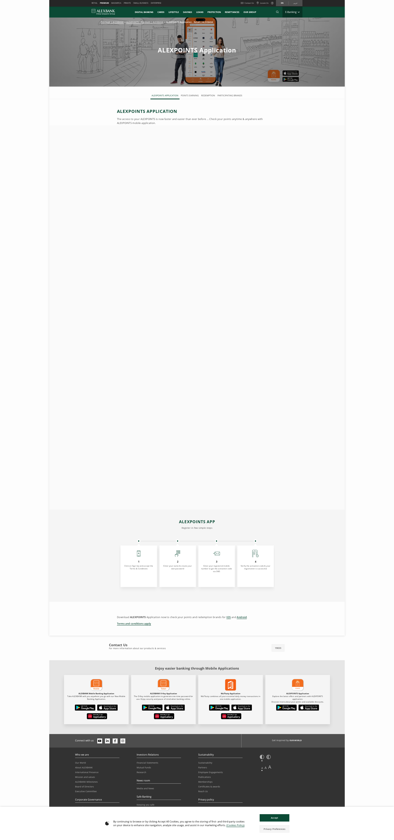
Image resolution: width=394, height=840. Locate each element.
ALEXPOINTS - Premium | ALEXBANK (144, 22)
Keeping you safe (145, 804)
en (282, 3)
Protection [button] (214, 12)
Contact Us (249, 3)
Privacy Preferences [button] (274, 829)
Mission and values (85, 777)
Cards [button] (160, 12)
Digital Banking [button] (144, 12)
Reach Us (203, 791)
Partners (202, 767)
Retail (94, 3)
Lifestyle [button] (174, 12)
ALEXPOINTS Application (165, 95)
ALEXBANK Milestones (86, 781)
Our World (80, 762)
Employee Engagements (210, 772)
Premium (104, 3)
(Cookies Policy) (235, 825)
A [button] (262, 768)
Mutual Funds (144, 767)
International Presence (86, 772)
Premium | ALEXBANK (112, 22)
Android (242, 617)
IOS (228, 617)
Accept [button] (274, 817)
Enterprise (156, 3)
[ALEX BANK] (103, 12)
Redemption (208, 95)
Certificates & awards (209, 786)
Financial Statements (147, 762)
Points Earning (190, 95)
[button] (277, 12)
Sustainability (205, 762)
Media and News (145, 788)
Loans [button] (199, 12)
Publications (204, 777)
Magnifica (116, 3)
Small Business (140, 3)
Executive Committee (86, 791)
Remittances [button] (232, 12)
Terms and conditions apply (134, 623)
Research (141, 772)
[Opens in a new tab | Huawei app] (97, 716)
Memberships (205, 781)
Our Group (249, 12)
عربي (295, 3)
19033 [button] (278, 648)
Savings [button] (187, 12)
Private (127, 3)
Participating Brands (229, 95)
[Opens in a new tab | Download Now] (85, 708)
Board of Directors (84, 786)
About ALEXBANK (84, 767)
